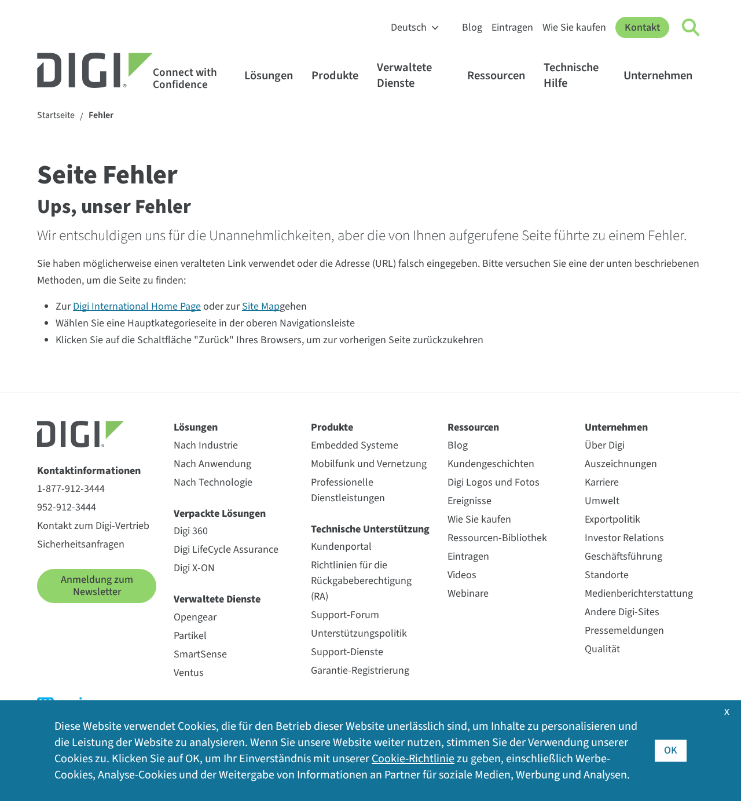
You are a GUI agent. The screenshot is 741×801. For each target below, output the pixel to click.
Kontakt (642, 27)
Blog (472, 27)
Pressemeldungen (624, 630)
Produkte (334, 75)
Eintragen (512, 27)
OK (670, 750)
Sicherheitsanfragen (80, 544)
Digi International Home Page (137, 306)
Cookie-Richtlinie (413, 759)
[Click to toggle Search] (691, 28)
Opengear (195, 617)
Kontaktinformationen (89, 470)
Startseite (56, 115)
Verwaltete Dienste (404, 75)
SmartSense (200, 654)
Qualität (602, 649)
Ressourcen (496, 75)
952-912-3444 (66, 507)
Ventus (189, 673)
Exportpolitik (612, 519)
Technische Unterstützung (370, 529)
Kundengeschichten (490, 464)
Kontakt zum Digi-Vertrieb (93, 526)
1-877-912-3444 (71, 489)
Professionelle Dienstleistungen (348, 490)
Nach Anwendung (212, 464)
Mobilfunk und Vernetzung (369, 464)
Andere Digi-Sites (622, 612)
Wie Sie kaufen (574, 27)
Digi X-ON (194, 568)
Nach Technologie (213, 482)
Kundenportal (341, 546)
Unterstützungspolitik (359, 633)
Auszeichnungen (621, 464)
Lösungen (268, 75)
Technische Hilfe (571, 75)
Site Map (261, 306)
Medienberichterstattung (639, 593)
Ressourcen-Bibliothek (497, 538)
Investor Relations (624, 538)
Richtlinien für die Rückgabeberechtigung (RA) (361, 581)
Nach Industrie (206, 445)
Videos (461, 575)
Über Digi (605, 445)
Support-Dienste (347, 652)
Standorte (607, 575)
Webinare (468, 593)
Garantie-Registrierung (360, 670)
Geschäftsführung (623, 556)
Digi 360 (191, 531)
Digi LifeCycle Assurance (226, 549)
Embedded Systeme (354, 445)
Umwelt (602, 501)
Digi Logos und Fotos (493, 482)
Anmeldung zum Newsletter (97, 586)
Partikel (190, 636)
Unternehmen (657, 75)
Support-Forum (345, 615)
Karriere (602, 482)
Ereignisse (469, 501)
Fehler (101, 115)
